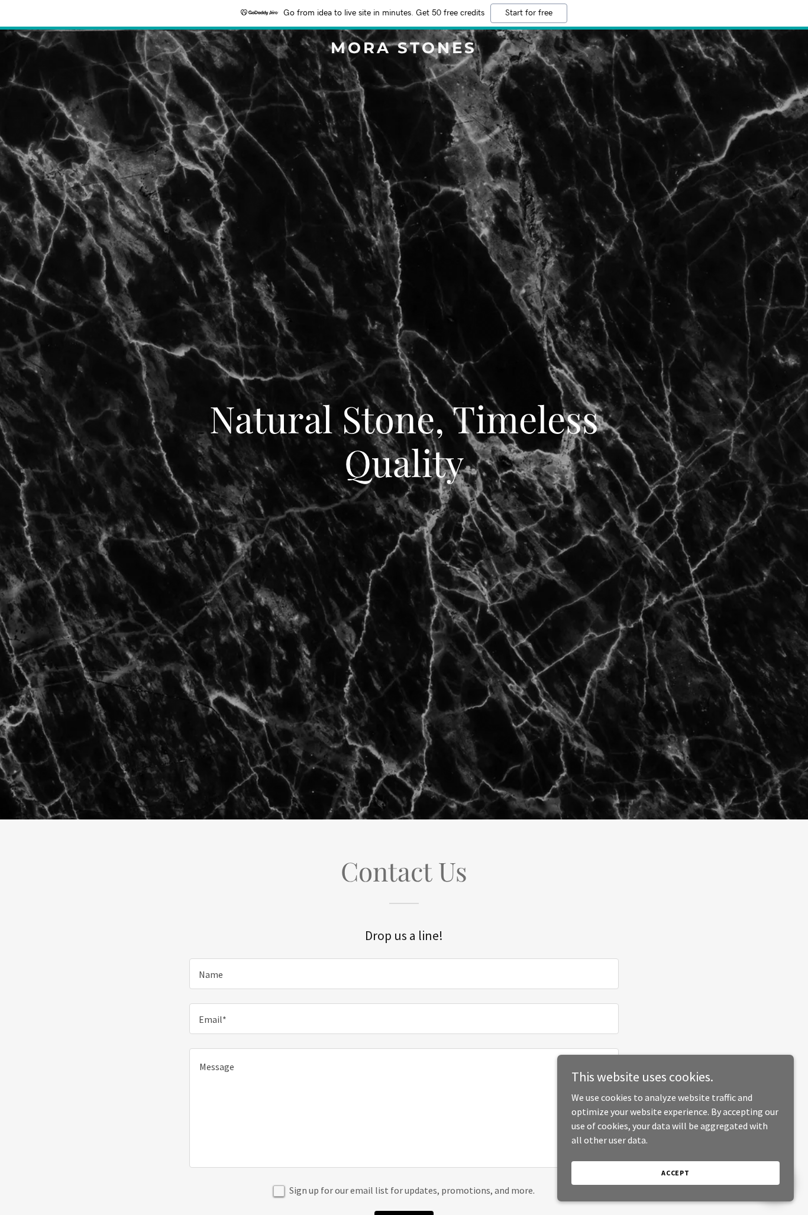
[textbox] (403, 973)
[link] (404, 50)
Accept (675, 1172)
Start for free (528, 13)
